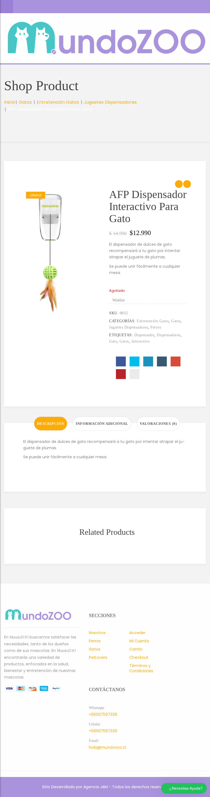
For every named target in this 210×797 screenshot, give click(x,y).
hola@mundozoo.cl (107, 747)
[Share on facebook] (121, 361)
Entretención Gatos (58, 102)
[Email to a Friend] (134, 374)
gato (113, 341)
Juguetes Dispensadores (110, 102)
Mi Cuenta (139, 641)
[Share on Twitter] (134, 361)
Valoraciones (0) (158, 424)
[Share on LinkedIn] (148, 361)
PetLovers (98, 657)
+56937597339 (103, 714)
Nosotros (97, 632)
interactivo (141, 341)
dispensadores (168, 335)
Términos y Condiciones (141, 668)
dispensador (144, 335)
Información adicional (102, 424)
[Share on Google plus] (175, 361)
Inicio (9, 102)
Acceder (137, 632)
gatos (124, 341)
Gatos (25, 102)
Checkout (138, 657)
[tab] (51, 423)
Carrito (135, 649)
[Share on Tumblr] (162, 361)
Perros (155, 327)
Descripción (50, 424)
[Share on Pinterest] (121, 374)
